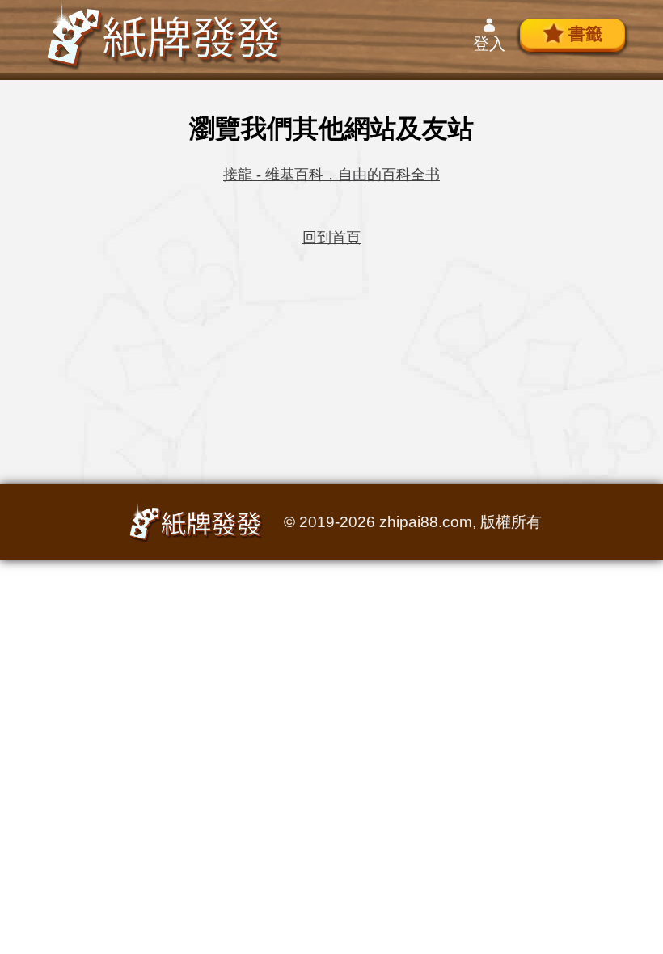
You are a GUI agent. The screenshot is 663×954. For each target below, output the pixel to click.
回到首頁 (331, 238)
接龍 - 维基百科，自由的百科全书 (331, 175)
